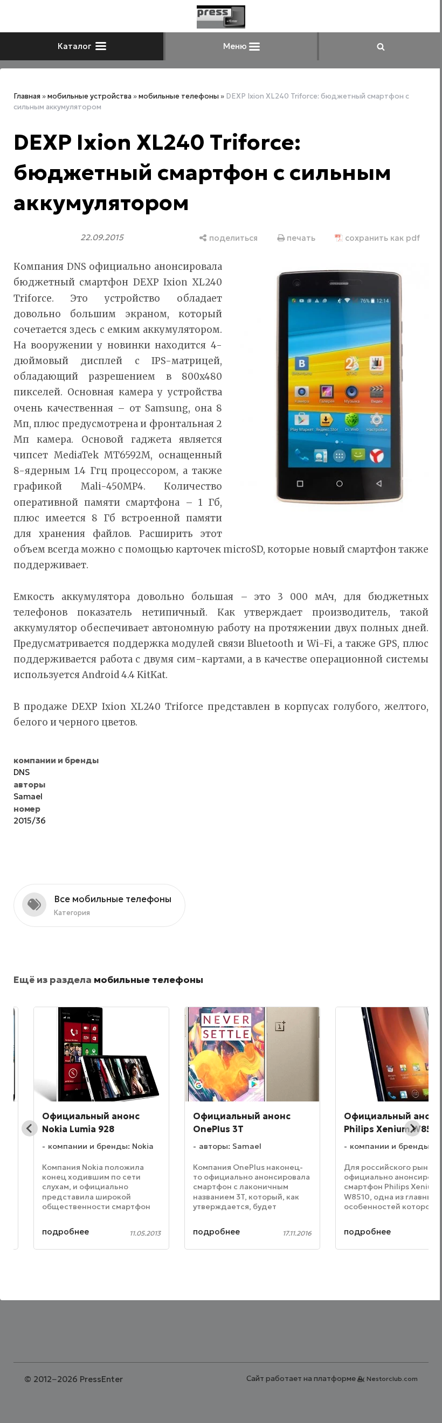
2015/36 (29, 820)
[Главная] (221, 17)
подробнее (65, 1231)
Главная (26, 96)
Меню (236, 46)
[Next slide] (412, 1128)
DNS (21, 772)
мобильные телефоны (179, 96)
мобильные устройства (89, 96)
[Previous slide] (30, 1128)
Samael (28, 796)
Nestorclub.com (392, 1379)
